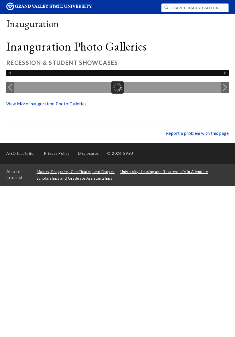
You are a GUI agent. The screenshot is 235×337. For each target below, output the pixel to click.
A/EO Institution (21, 153)
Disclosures (88, 153)
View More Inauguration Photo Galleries (46, 103)
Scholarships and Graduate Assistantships (74, 178)
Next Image (225, 87)
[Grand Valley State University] (49, 8)
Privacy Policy (56, 153)
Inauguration (32, 23)
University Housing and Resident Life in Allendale (164, 171)
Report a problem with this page (197, 133)
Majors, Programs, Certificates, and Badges (76, 171)
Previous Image (10, 87)
